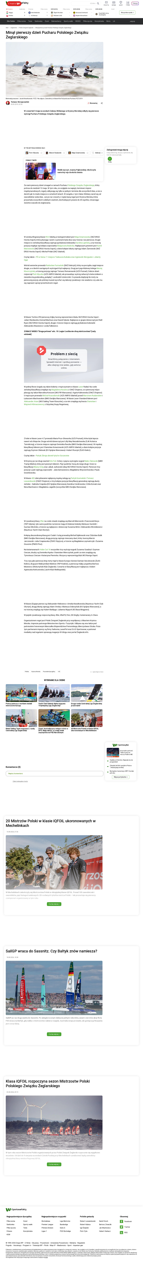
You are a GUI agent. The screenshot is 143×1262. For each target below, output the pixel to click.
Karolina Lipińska (83, 243)
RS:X (48, 237)
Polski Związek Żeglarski (26, 27)
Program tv (27, 1245)
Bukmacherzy (56, 21)
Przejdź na (13, 3)
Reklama (73, 1243)
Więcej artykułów (120, 777)
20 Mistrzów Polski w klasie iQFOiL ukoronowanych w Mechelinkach (85, 730)
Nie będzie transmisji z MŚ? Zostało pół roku (122, 772)
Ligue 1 (44, 1231)
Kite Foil (52, 461)
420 (33, 478)
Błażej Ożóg (39, 467)
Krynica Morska (36, 671)
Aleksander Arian (31, 401)
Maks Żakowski (91, 461)
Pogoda (9, 1245)
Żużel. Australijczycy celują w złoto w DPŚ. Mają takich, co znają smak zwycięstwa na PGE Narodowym (53, 731)
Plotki (46, 1245)
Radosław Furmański (55, 265)
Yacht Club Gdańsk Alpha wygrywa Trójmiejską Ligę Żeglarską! (51, 705)
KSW (8, 1235)
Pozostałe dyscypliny (49, 671)
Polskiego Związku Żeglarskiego (81, 185)
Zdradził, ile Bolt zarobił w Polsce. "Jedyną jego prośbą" (121, 766)
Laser (80, 387)
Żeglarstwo (14, 27)
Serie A (62, 1228)
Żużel (47, 21)
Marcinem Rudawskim (92, 395)
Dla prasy (35, 1243)
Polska (27, 671)
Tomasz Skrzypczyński (20, 102)
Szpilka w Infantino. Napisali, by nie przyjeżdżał (121, 761)
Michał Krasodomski (51, 395)
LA (114, 21)
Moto (108, 21)
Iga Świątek (84, 1228)
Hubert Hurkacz (105, 1231)
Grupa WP (19, 1243)
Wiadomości (61, 1245)
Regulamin (81, 1243)
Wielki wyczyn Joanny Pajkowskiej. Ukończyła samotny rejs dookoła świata (76, 171)
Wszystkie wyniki (126, 12)
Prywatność (44, 1243)
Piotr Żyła (83, 1231)
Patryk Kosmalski (78, 478)
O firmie (27, 1243)
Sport (69, 1245)
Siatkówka (38, 21)
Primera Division (47, 1228)
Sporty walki (68, 21)
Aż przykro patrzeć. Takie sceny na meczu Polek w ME (126, 752)
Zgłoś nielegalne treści (20, 781)
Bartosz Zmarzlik (105, 1224)
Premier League (47, 1224)
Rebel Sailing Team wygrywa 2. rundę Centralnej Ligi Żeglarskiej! (20, 730)
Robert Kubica (85, 1224)
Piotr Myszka (38, 274)
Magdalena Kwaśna (59, 390)
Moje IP (53, 1245)
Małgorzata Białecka (65, 246)
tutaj (46, 1257)
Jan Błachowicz (105, 1228)
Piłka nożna (21, 21)
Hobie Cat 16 (45, 549)
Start (7, 27)
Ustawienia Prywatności (59, 1243)
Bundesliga (64, 1224)
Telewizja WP (38, 1245)
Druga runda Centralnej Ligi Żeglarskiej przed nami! (86, 705)
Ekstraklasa (46, 1221)
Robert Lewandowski (87, 1221)
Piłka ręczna (87, 21)
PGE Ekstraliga (65, 1231)
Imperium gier (78, 1245)
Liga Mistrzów (65, 1221)
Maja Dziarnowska (82, 237)
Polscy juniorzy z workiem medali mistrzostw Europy (19, 705)
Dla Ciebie (11, 21)
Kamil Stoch (103, 1221)
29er (42, 521)
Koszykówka (99, 21)
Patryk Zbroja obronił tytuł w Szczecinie (52, 455)
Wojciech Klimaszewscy (34, 404)
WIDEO (78, 21)
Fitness (9, 1231)
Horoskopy (17, 1245)
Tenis (30, 21)
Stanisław (91, 401)
